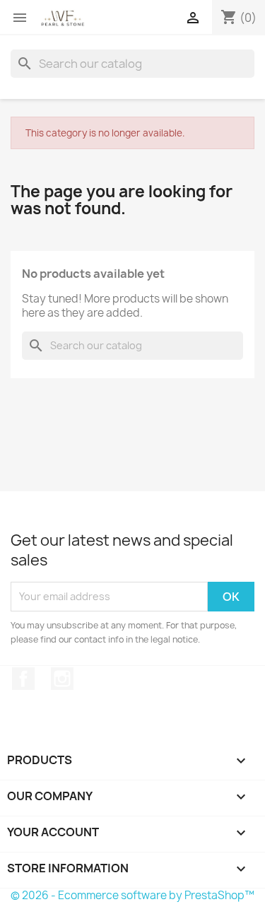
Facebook (23, 678)
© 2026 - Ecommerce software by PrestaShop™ (132, 895)
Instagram (62, 678)
